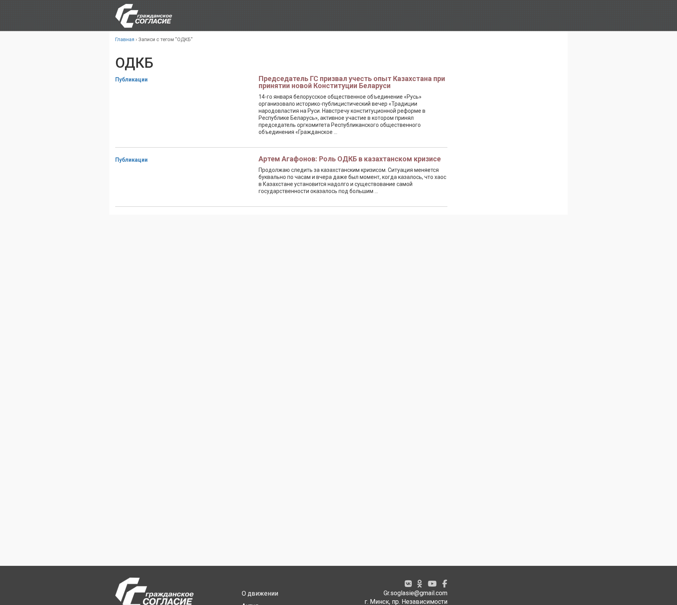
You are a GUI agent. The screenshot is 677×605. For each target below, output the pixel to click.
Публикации (131, 79)
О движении (260, 593)
